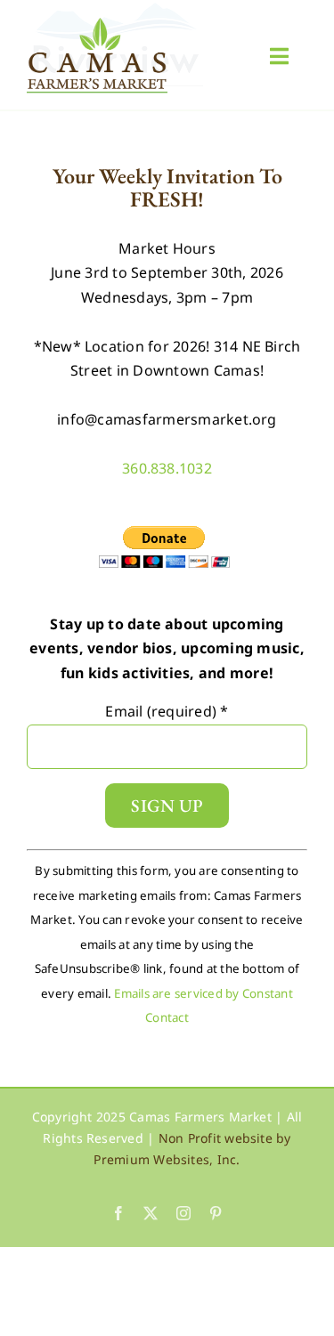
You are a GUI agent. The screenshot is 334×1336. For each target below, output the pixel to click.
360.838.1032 (167, 468)
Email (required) (166, 711)
